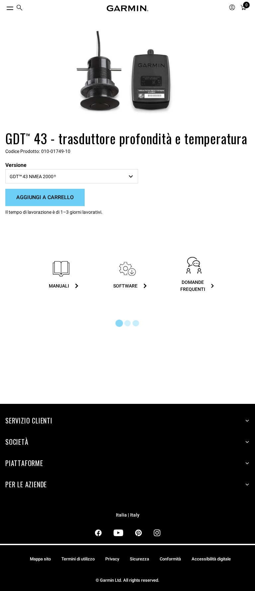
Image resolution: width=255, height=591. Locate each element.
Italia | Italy (127, 515)
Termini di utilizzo (78, 558)
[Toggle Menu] (4, 6)
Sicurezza (139, 558)
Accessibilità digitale (211, 558)
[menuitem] (20, 8)
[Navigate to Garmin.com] (127, 8)
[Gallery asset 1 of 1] (125, 72)
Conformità (170, 558)
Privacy (112, 558)
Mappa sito (40, 558)
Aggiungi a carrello (45, 197)
